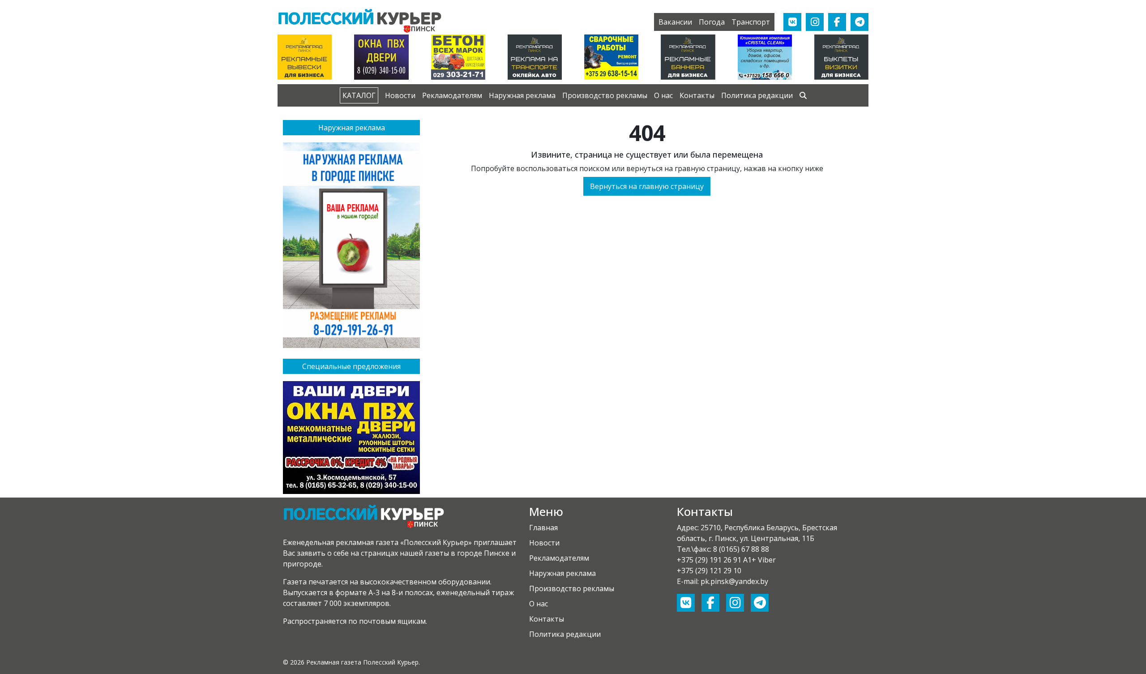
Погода (712, 22)
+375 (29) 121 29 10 (709, 570)
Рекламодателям (452, 95)
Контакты (697, 95)
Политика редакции (757, 95)
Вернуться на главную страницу (647, 186)
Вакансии (675, 22)
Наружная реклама (522, 95)
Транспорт (750, 22)
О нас (663, 95)
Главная (543, 527)
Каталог (359, 95)
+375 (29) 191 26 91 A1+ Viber (726, 560)
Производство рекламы (604, 95)
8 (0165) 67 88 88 (741, 549)
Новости (400, 95)
